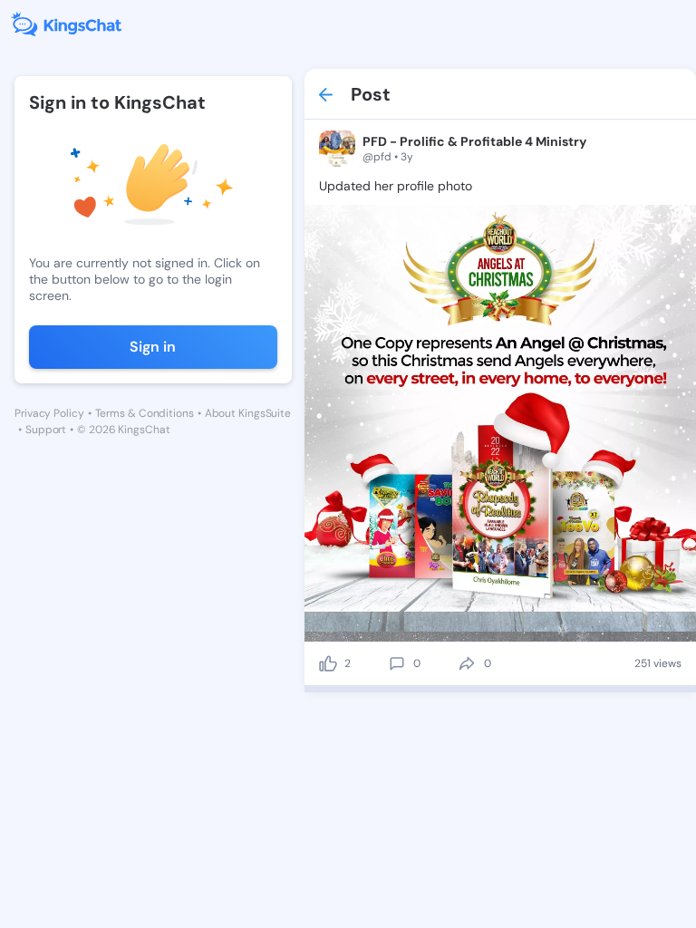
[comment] (397, 663)
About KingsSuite (248, 413)
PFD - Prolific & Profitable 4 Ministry (474, 141)
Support (45, 429)
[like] (328, 663)
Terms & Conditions (144, 413)
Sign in (153, 346)
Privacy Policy (49, 413)
